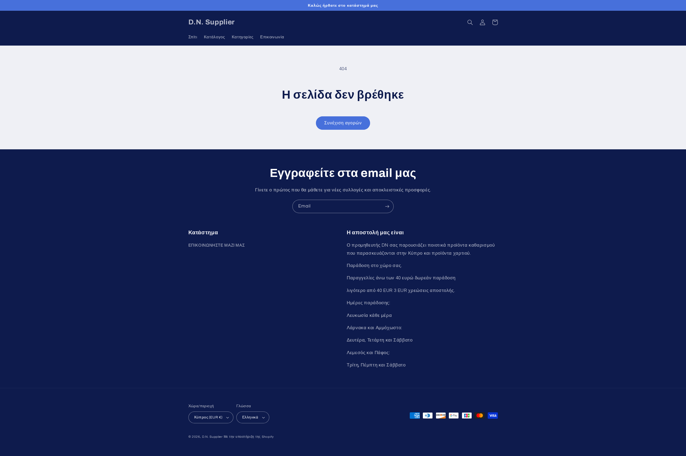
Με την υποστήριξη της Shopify (249, 436)
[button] (470, 22)
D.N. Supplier (212, 436)
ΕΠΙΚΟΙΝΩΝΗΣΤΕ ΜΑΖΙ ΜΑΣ (216, 245)
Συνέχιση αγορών (343, 123)
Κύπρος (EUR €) (208, 417)
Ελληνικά (250, 417)
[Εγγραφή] (387, 206)
